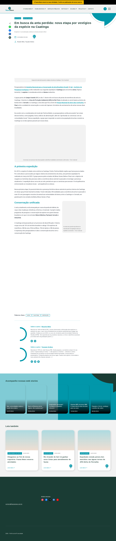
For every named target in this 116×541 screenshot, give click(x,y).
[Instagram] (42, 500)
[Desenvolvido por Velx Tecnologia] (102, 533)
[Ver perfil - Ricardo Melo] (20, 334)
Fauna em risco (40, 9)
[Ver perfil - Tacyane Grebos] (20, 355)
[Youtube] (57, 500)
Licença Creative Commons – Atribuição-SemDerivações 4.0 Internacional (93, 517)
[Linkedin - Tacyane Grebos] (32, 362)
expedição (45, 315)
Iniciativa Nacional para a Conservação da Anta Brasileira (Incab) (47, 87)
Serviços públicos (54, 9)
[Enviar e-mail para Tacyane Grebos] (35, 362)
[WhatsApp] (10, 27)
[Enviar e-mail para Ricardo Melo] (32, 341)
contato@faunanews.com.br (14, 504)
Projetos (82, 9)
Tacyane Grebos (47, 347)
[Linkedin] (10, 34)
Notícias (64, 9)
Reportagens (27, 18)
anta (28, 315)
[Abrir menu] (109, 9)
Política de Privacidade (16, 533)
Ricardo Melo (46, 326)
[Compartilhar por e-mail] (10, 37)
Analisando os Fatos (14, 453)
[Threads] (50, 500)
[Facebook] (10, 30)
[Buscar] (105, 8)
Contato (91, 9)
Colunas (73, 9)
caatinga (36, 315)
